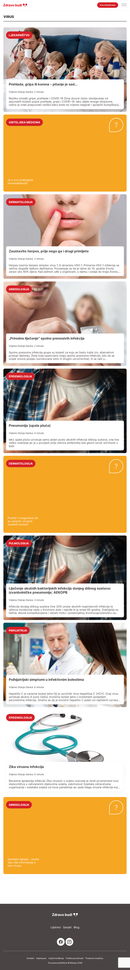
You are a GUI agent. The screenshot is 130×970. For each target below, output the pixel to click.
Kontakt (30, 958)
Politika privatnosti (74, 958)
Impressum (41, 958)
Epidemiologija (20, 376)
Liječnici (56, 927)
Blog (76, 927)
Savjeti (67, 927)
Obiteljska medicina (24, 122)
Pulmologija (19, 543)
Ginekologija (19, 289)
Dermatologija (21, 202)
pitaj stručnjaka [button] (107, 5)
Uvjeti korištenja (56, 958)
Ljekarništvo (19, 35)
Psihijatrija (18, 630)
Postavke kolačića (94, 958)
